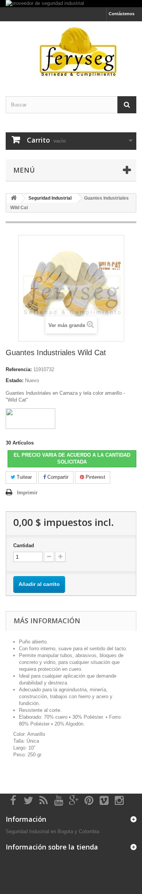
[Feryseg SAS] (71, 52)
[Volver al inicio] (13, 198)
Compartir (57, 477)
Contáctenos (121, 13)
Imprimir (27, 492)
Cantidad (23, 545)
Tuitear (23, 477)
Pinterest (94, 477)
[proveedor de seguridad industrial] (71, 3)
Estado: (14, 380)
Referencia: (19, 369)
